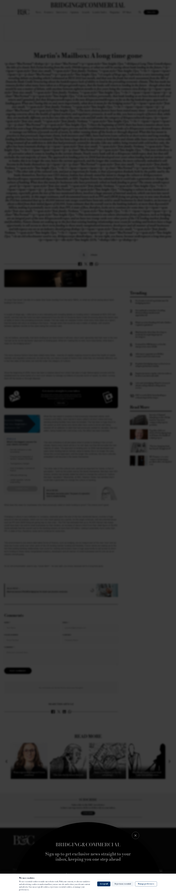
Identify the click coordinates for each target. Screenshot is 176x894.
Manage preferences (146, 884)
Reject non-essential (123, 884)
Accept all (104, 884)
